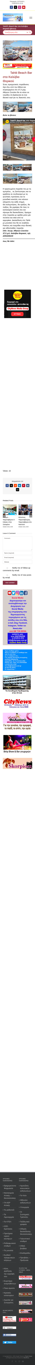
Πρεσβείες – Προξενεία (25, 1259)
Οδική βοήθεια (23, 1247)
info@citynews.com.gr (17, 3)
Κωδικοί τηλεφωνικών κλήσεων (9, 1257)
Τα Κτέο (23, 1195)
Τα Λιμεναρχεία (9, 1215)
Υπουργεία (24, 1207)
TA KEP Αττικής (7, 1204)
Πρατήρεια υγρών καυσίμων (8, 1236)
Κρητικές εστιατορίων (9, 1294)
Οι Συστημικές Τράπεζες (24, 1214)
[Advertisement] (17, 394)
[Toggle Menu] (31, 18)
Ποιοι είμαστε (9, 1288)
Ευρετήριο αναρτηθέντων (9, 1282)
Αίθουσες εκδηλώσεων (25, 1201)
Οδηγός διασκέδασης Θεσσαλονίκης (25, 1231)
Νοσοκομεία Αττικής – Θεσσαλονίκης (9, 1195)
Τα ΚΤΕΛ (7, 1222)
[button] (4, 518)
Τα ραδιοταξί (9, 1210)
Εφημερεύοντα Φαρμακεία (9, 1187)
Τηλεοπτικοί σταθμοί (25, 1240)
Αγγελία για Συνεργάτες (8, 1301)
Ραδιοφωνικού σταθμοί (9, 1244)
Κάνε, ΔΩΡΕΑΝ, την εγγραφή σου (9, 1272)
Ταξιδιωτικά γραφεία (24, 1223)
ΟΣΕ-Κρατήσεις (8, 1227)
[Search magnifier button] (30, 32)
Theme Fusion (28, 1356)
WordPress (26, 1357)
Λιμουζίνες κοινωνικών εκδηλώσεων (25, 1188)
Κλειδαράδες (25, 1253)
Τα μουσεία (8, 1250)
